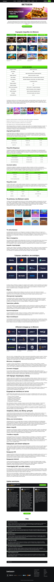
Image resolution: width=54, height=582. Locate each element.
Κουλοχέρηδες (42, 34)
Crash (31, 34)
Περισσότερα (27, 513)
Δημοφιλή (11, 34)
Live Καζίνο (21, 34)
